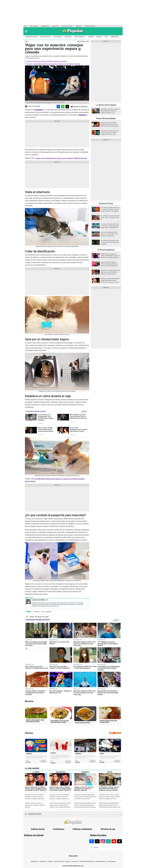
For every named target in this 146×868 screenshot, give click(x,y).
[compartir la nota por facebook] (58, 106)
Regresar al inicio (34, 814)
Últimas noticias (32, 37)
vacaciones (39, 110)
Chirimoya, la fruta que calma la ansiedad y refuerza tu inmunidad (46, 61)
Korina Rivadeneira (90, 26)
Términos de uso (107, 829)
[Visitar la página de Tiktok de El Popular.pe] (119, 841)
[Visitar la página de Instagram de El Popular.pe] (102, 841)
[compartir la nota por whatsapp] (63, 106)
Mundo (99, 37)
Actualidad (58, 37)
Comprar (43, 761)
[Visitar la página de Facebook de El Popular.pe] (91, 841)
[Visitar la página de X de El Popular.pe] (97, 841)
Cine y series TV (79, 37)
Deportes (68, 37)
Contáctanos (58, 829)
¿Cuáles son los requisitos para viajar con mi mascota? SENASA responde (61, 158)
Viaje (42, 611)
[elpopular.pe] (73, 33)
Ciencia (91, 37)
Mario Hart (55, 26)
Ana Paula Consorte (67, 26)
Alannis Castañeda (34, 106)
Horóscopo (78, 26)
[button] (26, 31)
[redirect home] (73, 822)
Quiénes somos (38, 829)
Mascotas (37, 611)
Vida (106, 37)
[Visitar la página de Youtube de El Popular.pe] (114, 841)
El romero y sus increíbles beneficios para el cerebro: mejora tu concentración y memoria (53, 64)
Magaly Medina (34, 26)
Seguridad (49, 611)
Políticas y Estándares (82, 829)
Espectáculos (46, 37)
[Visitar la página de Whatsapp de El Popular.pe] (108, 841)
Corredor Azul (45, 26)
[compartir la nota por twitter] (67, 106)
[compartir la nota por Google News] (79, 106)
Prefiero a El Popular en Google (38, 617)
